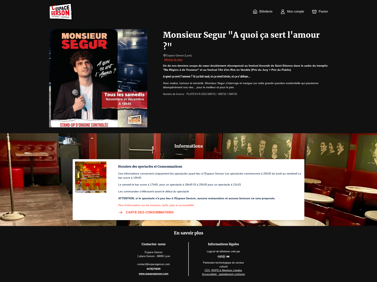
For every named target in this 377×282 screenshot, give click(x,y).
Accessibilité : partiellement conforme (223, 274)
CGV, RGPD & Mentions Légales (223, 270)
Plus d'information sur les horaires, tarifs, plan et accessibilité (156, 205)
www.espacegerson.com (153, 273)
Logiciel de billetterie (218, 251)
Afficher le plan (173, 59)
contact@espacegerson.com (153, 264)
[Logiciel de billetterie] (223, 257)
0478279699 (153, 268)
